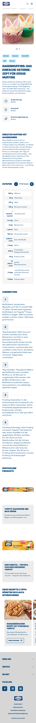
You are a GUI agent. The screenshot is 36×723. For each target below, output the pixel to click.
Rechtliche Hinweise (18, 710)
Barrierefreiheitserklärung (18, 713)
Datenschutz (18, 707)
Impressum (18, 704)
